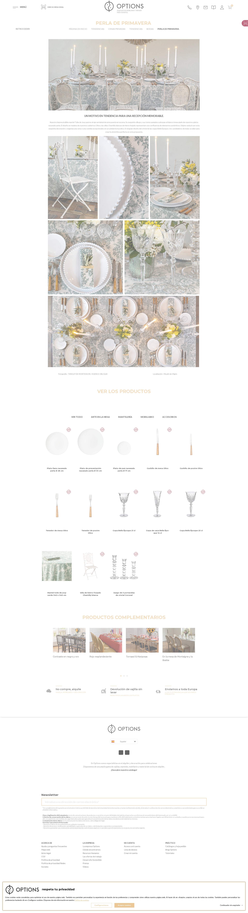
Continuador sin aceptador (231, 905)
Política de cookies (82, 900)
